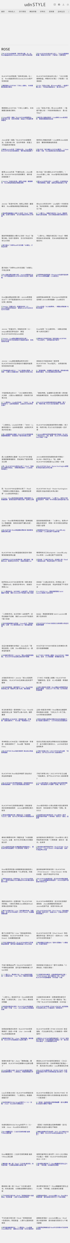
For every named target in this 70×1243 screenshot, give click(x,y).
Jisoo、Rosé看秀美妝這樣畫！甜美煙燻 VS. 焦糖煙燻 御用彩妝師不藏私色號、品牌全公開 (17, 523)
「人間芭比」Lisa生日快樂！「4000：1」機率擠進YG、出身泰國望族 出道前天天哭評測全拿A (17, 427)
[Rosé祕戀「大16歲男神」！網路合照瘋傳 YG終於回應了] (52, 316)
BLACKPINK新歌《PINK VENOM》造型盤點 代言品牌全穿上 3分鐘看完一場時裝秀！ (51, 1031)
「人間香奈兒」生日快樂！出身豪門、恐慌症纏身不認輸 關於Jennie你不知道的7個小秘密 (17, 616)
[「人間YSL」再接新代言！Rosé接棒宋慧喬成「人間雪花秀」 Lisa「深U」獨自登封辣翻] (17, 984)
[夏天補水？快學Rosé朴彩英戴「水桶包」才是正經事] (17, 255)
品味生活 (61, 11)
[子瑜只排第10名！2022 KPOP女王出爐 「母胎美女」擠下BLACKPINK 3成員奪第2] (52, 761)
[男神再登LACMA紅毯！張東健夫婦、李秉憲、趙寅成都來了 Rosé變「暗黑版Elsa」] (17, 729)
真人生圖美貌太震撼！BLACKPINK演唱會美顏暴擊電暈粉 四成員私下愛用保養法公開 (17, 459)
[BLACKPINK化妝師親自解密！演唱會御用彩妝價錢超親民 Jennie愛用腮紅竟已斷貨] (17, 793)
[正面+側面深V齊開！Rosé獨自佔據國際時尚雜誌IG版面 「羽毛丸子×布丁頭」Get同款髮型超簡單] (52, 697)
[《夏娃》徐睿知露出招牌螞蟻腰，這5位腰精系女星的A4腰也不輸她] (52, 1112)
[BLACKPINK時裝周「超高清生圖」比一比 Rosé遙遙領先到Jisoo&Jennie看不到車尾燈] (17, 64)
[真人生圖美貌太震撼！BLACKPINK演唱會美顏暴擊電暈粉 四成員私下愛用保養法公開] (17, 444)
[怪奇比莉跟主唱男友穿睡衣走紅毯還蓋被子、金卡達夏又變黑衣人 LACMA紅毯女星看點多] (52, 729)
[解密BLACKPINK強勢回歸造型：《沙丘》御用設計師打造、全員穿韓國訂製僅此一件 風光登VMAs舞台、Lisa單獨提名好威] (52, 1048)
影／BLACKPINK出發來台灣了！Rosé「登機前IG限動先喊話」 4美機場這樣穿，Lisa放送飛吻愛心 (16, 491)
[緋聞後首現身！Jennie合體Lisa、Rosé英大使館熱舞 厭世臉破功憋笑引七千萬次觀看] (52, 1205)
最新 (3, 11)
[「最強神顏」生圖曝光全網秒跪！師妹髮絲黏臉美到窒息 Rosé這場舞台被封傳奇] (52, 380)
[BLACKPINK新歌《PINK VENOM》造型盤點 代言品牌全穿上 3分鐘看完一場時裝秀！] (52, 1016)
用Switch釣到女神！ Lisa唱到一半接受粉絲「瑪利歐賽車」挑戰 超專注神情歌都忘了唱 (52, 206)
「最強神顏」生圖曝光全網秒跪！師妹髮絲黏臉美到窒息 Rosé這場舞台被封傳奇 (52, 394)
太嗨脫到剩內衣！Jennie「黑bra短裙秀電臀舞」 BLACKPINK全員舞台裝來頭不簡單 (17, 680)
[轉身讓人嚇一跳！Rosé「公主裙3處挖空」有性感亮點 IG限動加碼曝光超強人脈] (17, 1174)
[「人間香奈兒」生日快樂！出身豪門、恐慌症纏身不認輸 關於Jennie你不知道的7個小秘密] (17, 601)
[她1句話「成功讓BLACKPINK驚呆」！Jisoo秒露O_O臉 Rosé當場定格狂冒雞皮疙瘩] (52, 159)
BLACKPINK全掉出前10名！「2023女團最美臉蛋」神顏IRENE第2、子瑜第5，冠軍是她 (52, 78)
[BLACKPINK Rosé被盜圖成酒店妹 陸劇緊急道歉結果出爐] (17, 540)
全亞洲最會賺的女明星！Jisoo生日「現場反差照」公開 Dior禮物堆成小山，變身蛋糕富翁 (17, 648)
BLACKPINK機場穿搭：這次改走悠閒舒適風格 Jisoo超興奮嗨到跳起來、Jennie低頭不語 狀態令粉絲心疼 (51, 903)
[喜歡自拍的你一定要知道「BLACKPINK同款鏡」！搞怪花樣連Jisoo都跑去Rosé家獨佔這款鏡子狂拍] (17, 889)
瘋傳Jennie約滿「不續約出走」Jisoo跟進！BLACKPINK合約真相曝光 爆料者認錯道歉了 (17, 174)
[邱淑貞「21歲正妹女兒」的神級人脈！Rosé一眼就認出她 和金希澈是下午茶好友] (52, 569)
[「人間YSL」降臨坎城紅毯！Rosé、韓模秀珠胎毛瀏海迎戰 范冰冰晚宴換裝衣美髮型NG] (52, 223)
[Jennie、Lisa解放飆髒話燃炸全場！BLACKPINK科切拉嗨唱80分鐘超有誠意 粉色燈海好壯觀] (17, 348)
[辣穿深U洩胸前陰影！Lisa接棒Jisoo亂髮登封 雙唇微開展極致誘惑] (52, 127)
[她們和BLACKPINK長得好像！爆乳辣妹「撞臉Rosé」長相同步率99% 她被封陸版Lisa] (17, 569)
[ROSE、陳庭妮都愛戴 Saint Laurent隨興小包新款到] (52, 601)
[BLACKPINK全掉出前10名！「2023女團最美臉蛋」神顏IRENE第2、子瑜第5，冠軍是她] (52, 64)
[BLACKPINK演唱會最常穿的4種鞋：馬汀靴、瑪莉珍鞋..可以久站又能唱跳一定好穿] (52, 412)
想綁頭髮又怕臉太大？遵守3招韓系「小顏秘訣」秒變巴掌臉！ (51, 966)
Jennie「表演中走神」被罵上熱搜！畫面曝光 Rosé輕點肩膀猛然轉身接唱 (17, 205)
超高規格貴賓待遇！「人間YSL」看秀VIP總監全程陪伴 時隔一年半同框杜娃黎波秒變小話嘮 (52, 523)
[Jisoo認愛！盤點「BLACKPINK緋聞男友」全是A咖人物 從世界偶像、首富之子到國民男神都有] (17, 127)
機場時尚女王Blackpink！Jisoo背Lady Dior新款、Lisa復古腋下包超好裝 (51, 553)
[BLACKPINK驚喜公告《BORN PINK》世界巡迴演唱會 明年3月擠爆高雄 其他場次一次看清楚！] (52, 1080)
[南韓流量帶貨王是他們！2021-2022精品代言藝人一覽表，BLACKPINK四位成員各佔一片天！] (52, 1142)
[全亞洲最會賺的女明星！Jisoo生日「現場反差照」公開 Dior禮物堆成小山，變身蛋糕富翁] (17, 633)
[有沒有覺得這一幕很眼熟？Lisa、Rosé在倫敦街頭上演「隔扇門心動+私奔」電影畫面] (17, 697)
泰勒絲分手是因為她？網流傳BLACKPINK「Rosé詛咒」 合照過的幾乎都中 (51, 363)
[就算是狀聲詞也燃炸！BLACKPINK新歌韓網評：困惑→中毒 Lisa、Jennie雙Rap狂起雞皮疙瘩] (17, 1016)
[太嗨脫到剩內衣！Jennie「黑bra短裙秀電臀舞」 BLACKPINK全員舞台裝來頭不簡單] (17, 665)
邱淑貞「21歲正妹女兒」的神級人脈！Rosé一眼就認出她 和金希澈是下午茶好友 (52, 584)
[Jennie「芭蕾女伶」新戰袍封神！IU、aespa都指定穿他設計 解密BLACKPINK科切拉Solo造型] (17, 316)
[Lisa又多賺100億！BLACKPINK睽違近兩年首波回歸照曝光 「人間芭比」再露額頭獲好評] (17, 1080)
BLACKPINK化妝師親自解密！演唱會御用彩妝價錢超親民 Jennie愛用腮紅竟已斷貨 (17, 808)
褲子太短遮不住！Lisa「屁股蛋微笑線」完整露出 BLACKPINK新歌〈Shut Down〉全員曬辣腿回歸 (17, 935)
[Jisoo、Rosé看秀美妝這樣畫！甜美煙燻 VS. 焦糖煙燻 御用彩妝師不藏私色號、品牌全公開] (17, 508)
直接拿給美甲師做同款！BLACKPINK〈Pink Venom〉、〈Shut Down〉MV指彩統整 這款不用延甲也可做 (51, 871)
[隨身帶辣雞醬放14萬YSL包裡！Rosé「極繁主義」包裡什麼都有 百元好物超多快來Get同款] (17, 223)
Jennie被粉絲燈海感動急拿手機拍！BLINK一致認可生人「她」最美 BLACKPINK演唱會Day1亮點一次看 (50, 459)
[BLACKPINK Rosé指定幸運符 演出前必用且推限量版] (17, 761)
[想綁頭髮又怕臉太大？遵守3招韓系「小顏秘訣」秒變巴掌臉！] (52, 952)
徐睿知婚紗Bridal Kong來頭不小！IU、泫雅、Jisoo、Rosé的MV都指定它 (17, 1125)
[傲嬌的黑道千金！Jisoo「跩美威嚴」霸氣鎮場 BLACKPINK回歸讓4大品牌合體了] (17, 1048)
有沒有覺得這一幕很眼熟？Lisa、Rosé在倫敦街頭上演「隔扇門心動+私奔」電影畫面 (17, 712)
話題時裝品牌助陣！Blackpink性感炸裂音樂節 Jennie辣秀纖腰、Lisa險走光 (51, 298)
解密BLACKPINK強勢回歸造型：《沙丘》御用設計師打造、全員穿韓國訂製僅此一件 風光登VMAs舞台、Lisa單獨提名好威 (52, 1063)
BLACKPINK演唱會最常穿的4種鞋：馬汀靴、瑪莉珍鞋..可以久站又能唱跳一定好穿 (52, 427)
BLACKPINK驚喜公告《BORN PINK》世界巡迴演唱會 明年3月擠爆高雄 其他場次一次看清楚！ (52, 1095)
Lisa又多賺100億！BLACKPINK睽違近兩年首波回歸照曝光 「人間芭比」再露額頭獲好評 (17, 1095)
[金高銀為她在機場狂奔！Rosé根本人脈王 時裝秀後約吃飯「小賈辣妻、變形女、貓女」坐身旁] (52, 825)
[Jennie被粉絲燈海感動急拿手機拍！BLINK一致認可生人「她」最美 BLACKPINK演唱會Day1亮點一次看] (52, 444)
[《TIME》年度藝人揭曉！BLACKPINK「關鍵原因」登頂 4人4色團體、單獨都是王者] (52, 665)
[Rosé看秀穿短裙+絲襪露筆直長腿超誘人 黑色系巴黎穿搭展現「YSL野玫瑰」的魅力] (17, 857)
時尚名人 (11, 11)
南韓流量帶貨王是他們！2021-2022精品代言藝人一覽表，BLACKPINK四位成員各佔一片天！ (52, 1156)
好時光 (42, 11)
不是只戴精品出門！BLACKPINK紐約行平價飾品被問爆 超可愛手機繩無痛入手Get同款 (17, 967)
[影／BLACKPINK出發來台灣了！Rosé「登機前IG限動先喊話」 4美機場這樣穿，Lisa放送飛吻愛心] (17, 476)
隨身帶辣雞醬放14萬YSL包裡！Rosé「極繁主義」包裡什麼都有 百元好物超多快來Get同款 (17, 238)
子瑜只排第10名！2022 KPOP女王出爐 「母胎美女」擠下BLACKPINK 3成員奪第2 (52, 776)
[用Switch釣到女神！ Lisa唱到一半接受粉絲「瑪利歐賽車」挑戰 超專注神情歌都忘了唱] (52, 191)
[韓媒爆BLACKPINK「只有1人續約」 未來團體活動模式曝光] (17, 95)
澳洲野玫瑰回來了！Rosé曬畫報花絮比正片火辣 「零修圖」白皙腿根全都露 (52, 1187)
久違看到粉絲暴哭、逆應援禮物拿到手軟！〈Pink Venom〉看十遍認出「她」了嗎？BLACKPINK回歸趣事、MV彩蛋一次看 (52, 1001)
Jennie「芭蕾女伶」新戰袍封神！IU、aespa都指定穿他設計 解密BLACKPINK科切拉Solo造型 (17, 331)
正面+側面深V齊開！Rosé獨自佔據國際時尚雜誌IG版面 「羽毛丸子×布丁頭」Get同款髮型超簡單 (51, 712)
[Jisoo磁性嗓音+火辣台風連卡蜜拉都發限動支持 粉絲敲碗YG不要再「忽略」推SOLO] (52, 793)
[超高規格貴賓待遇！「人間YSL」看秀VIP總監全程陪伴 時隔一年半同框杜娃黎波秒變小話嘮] (52, 508)
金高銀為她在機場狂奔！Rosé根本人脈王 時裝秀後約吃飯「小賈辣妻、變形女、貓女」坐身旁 (53, 839)
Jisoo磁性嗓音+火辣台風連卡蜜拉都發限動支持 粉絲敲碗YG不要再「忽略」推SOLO (52, 808)
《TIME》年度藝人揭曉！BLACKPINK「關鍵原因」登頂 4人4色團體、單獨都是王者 (52, 680)
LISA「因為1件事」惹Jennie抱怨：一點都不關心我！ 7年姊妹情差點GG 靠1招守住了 (51, 110)
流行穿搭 (22, 11)
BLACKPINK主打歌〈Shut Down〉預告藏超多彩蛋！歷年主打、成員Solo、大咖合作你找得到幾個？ (52, 935)
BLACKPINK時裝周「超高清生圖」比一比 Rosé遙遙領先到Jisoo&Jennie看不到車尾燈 (17, 78)
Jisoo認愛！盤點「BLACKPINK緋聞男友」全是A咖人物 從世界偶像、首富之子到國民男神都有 (17, 142)
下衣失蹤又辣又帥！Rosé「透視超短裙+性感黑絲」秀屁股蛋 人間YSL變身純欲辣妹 (17, 1220)
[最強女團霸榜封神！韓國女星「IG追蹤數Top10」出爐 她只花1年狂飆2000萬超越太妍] (17, 825)
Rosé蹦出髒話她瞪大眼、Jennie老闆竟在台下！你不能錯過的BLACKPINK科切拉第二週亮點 (17, 299)
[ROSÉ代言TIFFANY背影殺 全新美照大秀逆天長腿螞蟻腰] (52, 633)
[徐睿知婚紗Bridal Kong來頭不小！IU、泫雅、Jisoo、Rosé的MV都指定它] (17, 1112)
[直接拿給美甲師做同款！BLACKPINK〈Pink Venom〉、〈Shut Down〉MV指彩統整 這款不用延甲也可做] (52, 857)
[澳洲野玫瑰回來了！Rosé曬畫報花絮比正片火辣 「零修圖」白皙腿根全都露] (52, 1174)
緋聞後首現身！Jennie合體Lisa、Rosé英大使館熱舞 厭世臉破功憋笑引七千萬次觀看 (52, 1220)
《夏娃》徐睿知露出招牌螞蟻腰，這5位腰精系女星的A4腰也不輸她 (51, 1125)
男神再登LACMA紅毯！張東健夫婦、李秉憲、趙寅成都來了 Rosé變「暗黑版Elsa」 (17, 744)
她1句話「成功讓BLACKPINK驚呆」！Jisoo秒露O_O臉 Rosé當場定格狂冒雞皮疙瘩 (52, 174)
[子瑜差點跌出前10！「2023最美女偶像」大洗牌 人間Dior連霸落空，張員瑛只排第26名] (17, 380)
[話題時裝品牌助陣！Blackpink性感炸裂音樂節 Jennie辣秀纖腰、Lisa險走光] (52, 285)
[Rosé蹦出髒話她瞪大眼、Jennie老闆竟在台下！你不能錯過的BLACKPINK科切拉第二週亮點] (17, 285)
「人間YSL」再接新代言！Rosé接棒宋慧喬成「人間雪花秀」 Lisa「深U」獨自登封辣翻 (17, 999)
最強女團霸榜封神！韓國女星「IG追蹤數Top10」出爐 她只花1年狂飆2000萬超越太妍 (17, 839)
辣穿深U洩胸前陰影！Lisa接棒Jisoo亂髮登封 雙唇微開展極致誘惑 (52, 141)
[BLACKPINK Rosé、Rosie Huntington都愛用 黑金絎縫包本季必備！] (52, 476)
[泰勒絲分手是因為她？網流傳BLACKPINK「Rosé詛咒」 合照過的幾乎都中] (52, 348)
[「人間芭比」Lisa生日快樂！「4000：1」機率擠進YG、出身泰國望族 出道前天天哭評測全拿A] (17, 412)
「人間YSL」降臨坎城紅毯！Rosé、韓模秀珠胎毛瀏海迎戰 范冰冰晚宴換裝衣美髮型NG (52, 238)
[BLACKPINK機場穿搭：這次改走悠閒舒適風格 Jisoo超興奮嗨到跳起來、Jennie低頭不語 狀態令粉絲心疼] (52, 889)
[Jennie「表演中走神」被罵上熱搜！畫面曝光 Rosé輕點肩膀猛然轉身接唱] (17, 191)
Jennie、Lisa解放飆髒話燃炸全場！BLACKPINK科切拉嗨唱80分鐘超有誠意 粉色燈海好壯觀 (18, 363)
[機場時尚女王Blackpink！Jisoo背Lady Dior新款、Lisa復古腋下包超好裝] (52, 540)
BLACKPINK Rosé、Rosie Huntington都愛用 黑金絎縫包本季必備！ (51, 489)
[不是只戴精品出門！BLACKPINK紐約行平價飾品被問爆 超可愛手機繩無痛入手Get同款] (17, 952)
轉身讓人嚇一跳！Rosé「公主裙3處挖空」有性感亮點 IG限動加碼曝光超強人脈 (17, 1188)
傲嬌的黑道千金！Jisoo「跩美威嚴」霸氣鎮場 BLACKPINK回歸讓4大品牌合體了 (17, 1063)
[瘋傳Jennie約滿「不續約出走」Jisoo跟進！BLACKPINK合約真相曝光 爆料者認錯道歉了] (17, 159)
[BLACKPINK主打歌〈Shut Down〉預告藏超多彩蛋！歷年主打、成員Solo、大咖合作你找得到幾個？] (52, 921)
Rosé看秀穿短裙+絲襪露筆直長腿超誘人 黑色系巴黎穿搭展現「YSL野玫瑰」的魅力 (18, 871)
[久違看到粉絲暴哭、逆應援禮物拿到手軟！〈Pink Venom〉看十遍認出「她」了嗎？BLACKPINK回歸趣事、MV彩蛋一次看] (52, 984)
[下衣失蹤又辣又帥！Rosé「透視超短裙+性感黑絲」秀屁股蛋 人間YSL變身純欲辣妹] (17, 1205)
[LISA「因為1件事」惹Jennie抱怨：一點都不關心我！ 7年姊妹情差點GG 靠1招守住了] (52, 95)
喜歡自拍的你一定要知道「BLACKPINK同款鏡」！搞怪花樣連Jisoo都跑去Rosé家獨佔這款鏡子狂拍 (17, 903)
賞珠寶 (51, 11)
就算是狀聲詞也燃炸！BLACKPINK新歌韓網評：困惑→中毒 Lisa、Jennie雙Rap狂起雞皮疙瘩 (17, 1031)
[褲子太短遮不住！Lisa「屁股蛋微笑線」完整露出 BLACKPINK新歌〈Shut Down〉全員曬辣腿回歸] (17, 921)
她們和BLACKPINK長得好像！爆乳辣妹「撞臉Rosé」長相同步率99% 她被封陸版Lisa (17, 584)
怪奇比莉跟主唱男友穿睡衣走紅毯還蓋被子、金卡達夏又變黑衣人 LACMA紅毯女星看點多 (52, 744)
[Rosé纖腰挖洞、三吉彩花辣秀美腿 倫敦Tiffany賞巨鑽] (17, 1142)
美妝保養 (33, 11)
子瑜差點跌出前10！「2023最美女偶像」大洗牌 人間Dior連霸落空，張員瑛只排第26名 (17, 395)
